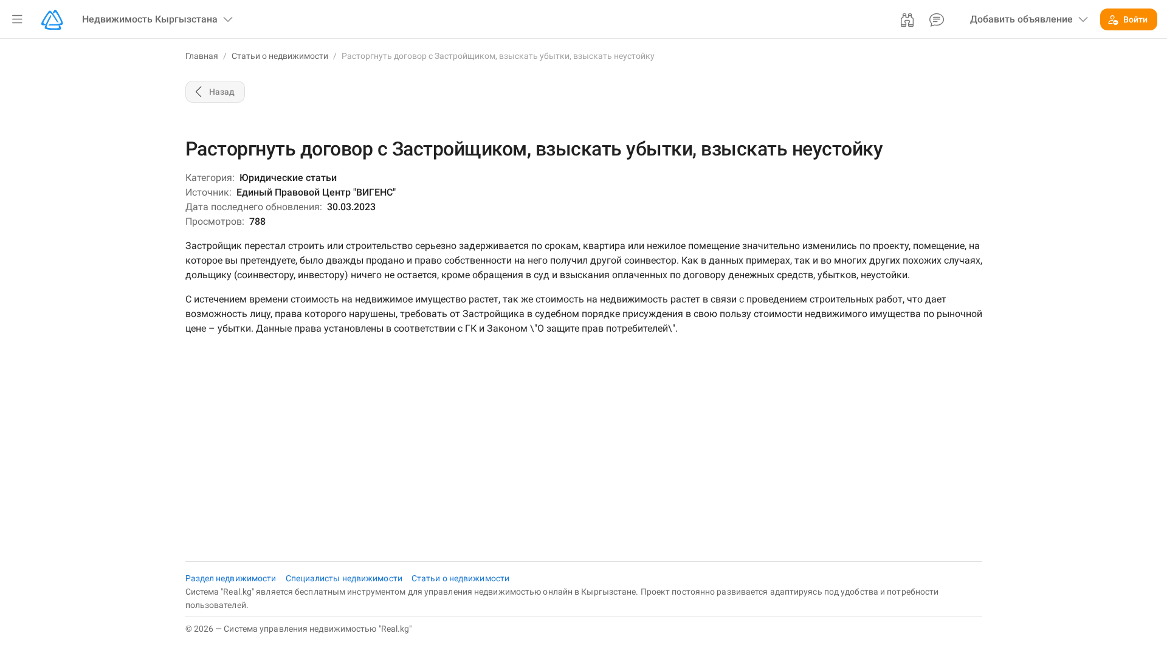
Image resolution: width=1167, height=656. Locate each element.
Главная (201, 56)
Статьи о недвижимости (280, 56)
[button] (17, 19)
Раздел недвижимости (231, 578)
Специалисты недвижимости (345, 578)
